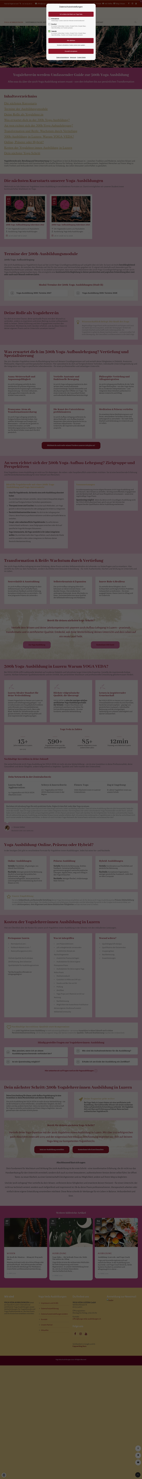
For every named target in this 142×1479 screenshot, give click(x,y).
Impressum (73, 57)
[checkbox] (49, 19)
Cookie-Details (81, 57)
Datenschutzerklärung (62, 57)
